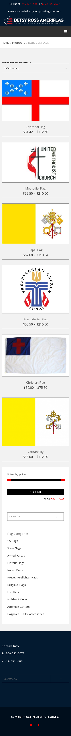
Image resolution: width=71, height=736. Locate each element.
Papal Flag (36, 250)
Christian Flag (35, 383)
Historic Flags (15, 563)
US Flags (12, 541)
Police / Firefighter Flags (22, 577)
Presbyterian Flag (35, 319)
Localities (13, 592)
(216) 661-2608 (29, 3)
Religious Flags (16, 584)
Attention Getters (18, 606)
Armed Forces (16, 555)
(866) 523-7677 (51, 3)
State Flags (14, 548)
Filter (35, 491)
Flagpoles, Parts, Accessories (25, 614)
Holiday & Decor (17, 599)
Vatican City (36, 452)
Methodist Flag (35, 188)
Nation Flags (15, 570)
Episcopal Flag (35, 127)
